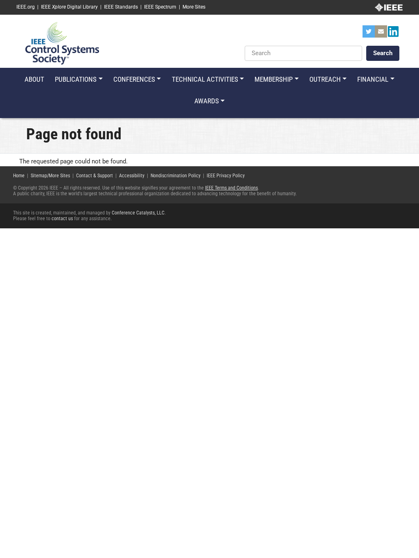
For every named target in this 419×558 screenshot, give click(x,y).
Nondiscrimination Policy (175, 176)
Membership (274, 79)
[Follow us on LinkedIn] (393, 34)
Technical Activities (205, 79)
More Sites (193, 7)
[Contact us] (381, 34)
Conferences (134, 79)
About (34, 79)
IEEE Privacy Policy (226, 176)
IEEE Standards (121, 7)
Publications (76, 79)
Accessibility (131, 176)
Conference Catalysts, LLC (138, 213)
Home (19, 176)
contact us (62, 218)
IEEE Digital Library (69, 7)
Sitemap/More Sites (50, 176)
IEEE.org (25, 7)
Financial (372, 79)
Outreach (325, 79)
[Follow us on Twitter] (369, 34)
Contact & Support (94, 176)
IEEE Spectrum (160, 7)
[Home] (62, 43)
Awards (206, 101)
